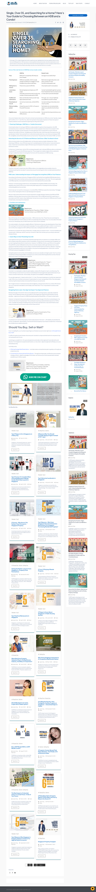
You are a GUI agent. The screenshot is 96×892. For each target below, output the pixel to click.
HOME (35, 3)
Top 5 (17, 430)
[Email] (15, 873)
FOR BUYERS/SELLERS (55, 3)
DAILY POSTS (79, 3)
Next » (41, 865)
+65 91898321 (73, 34)
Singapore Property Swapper (47, 841)
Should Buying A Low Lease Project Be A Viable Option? (19, 703)
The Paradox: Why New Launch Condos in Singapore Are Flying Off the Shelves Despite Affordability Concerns (80, 279)
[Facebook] (12, 873)
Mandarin (14, 430)
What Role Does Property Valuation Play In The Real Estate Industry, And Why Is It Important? (21, 660)
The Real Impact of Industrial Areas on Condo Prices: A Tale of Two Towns (21, 794)
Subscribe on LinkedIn (77, 15)
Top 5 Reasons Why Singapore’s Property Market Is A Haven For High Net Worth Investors (21, 838)
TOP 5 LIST (71, 3)
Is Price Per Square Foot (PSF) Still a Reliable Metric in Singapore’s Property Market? (77, 219)
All (27, 22)
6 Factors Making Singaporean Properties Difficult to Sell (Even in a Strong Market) (77, 243)
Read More (15, 449)
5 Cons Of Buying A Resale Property (46, 570)
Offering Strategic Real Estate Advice (20, 349)
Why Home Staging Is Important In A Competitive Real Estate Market (48, 658)
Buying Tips (31, 22)
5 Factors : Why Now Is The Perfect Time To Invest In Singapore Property (19, 524)
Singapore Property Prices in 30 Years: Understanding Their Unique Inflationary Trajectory (77, 99)
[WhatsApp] (10, 873)
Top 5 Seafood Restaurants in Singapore (20, 616)
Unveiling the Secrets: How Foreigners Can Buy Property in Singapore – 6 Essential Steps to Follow (47, 704)
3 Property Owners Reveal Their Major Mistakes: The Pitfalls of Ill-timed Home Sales (48, 751)
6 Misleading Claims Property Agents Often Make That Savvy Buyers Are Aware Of (47, 797)
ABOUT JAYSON (43, 3)
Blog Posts (42, 430)
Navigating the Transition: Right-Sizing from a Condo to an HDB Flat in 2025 (77, 123)
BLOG (64, 3)
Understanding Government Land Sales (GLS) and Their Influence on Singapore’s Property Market (77, 195)
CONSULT (87, 3)
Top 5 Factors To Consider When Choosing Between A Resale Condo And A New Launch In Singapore (21, 479)
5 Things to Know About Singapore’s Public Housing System (46, 613)
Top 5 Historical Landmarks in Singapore (47, 478)
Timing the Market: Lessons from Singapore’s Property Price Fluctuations (21, 570)
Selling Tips (25, 565)
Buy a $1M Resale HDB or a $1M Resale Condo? (20, 747)
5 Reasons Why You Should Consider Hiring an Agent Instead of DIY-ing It (48, 435)
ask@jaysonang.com (75, 36)
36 (35, 865)
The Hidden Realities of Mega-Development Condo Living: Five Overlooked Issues (77, 555)
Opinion (47, 430)
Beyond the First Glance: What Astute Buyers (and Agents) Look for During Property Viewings (78, 591)
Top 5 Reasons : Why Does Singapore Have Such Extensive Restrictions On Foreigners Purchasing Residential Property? (48, 524)
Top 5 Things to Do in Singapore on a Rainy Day (21, 434)
